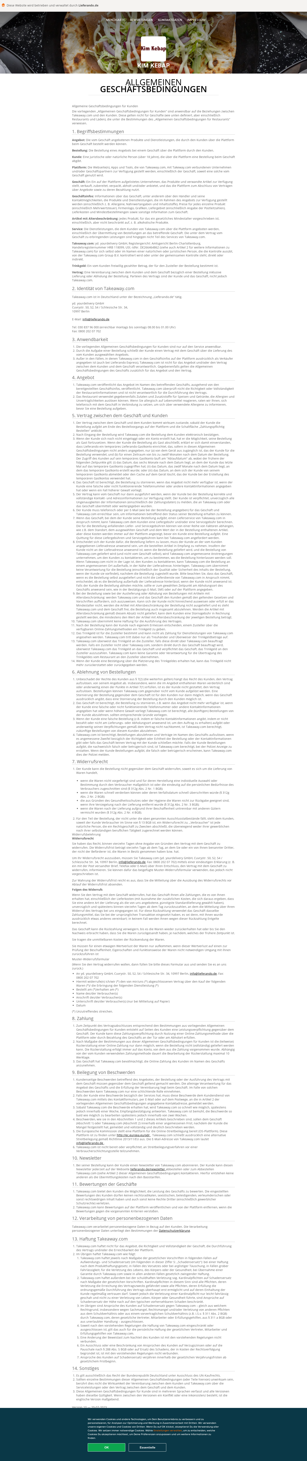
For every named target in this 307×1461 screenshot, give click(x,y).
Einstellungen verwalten (168, 1430)
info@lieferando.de (95, 319)
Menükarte (115, 20)
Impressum (196, 20)
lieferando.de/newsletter (148, 1169)
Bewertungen (141, 20)
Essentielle (147, 1447)
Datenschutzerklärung (174, 1231)
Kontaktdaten (170, 20)
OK (106, 1447)
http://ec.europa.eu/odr (134, 1135)
